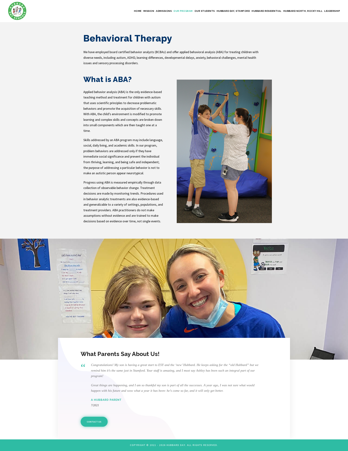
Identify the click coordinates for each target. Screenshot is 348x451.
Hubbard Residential (266, 11)
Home (138, 11)
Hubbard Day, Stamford (233, 11)
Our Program (183, 11)
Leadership (332, 11)
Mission (148, 11)
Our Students (204, 11)
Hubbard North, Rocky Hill (303, 11)
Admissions (164, 11)
